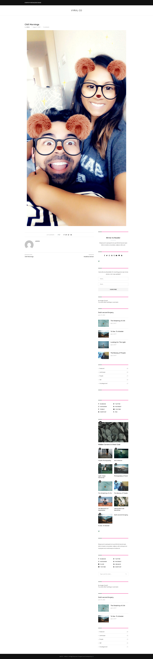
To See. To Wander (117, 331)
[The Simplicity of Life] (103, 323)
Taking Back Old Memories (119, 509)
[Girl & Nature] (121, 453)
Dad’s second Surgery (105, 312)
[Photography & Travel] (121, 469)
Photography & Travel (121, 476)
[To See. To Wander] (103, 334)
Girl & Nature (118, 460)
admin (28, 27)
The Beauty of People (118, 353)
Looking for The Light (118, 342)
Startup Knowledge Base (33, 2)
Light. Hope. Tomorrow (102, 476)
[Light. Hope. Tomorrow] (105, 469)
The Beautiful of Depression (103, 509)
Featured (113, 368)
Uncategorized (113, 383)
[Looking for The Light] (103, 344)
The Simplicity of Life (118, 321)
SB (93, 656)
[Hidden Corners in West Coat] (113, 432)
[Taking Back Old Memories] (121, 501)
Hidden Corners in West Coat (109, 444)
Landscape (113, 372)
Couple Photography (104, 460)
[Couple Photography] (105, 453)
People (113, 376)
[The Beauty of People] (103, 355)
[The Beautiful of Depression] (105, 501)
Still (113, 379)
